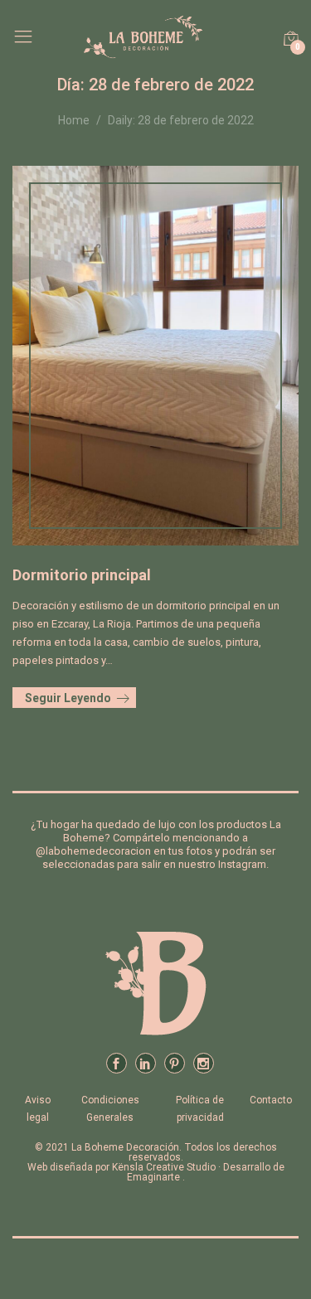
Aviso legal (38, 1108)
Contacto (271, 1100)
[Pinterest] (174, 1063)
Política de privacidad (200, 1108)
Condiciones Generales (110, 1108)
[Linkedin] (145, 1063)
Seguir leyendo (68, 698)
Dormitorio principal (81, 575)
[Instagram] (203, 1063)
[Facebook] (116, 1063)
